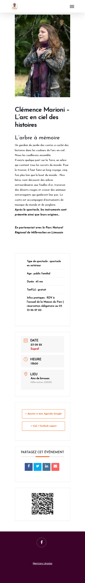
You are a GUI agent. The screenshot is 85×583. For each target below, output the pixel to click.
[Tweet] (38, 467)
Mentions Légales (42, 563)
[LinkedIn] (46, 467)
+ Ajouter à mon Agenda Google (43, 414)
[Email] (55, 467)
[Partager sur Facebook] (29, 467)
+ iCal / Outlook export (44, 426)
